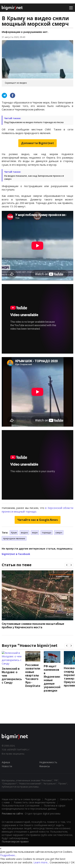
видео (24, 532)
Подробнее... (8, 855)
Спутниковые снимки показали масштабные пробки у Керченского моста (33, 625)
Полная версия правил (15, 841)
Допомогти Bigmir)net (37, 143)
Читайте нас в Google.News (37, 520)
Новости (7, 766)
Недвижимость (48, 762)
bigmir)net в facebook (16, 554)
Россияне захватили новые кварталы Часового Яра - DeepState (32, 675)
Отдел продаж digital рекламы (42, 813)
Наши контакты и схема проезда (21, 799)
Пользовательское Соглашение (21, 805)
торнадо (46, 532)
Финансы (44, 766)
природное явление (14, 538)
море (35, 532)
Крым (14, 532)
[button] (67, 565)
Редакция (50, 799)
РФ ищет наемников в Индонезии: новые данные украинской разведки (52, 678)
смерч (58, 532)
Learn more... (41, 862)
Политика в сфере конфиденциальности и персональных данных (33, 807)
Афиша (6, 762)
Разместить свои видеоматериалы (34, 802)
